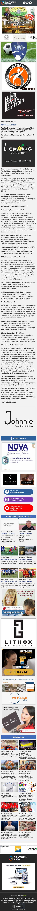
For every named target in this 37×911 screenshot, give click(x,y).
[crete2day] (9, 849)
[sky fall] (6, 38)
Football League (8, 125)
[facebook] (24, 2)
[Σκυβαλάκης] (20, 38)
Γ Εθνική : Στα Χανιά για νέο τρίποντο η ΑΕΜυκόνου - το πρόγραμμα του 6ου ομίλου (9, 539)
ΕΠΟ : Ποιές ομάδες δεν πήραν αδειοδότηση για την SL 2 (27, 563)
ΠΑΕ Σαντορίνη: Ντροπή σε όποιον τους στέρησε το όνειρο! (9, 585)
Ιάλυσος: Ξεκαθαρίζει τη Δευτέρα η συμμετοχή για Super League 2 (27, 585)
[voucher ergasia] (26, 849)
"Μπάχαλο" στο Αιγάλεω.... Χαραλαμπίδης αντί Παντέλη (26, 538)
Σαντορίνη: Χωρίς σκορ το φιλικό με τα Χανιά (9, 562)
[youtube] (27, 2)
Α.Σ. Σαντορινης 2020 (9, 559)
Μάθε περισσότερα (18, 909)
